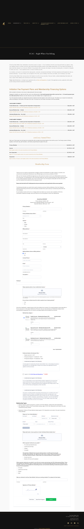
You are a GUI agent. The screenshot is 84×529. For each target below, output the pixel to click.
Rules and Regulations (42, 80)
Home (9, 23)
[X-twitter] (77, 523)
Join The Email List (63, 23)
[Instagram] (71, 523)
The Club (26, 23)
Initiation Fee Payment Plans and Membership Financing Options (37, 89)
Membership (16, 23)
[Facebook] (74, 523)
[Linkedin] (68, 523)
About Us (34, 23)
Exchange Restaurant (47, 23)
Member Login (44, 24)
